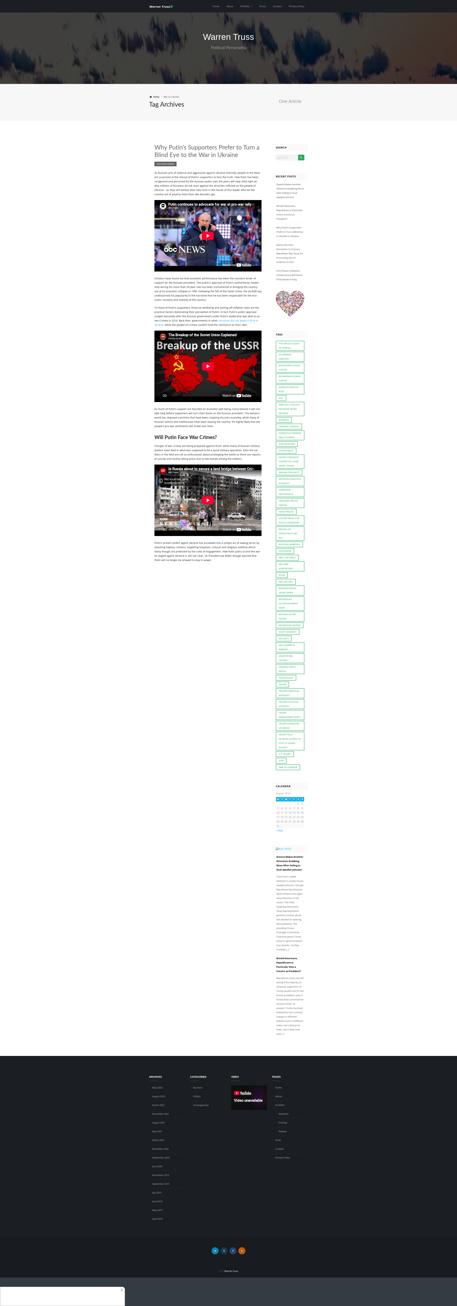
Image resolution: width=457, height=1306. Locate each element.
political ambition (289, 544)
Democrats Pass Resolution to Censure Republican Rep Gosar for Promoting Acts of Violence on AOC (289, 253)
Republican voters (290, 625)
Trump (282, 684)
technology (286, 678)
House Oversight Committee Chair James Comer (289, 461)
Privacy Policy (296, 6)
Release (282, 1131)
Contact (277, 6)
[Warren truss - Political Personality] (161, 6)
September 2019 (160, 1183)
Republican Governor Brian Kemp (288, 603)
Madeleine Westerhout (286, 492)
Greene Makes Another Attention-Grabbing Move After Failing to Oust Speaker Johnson (289, 863)
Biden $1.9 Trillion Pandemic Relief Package (289, 409)
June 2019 (157, 1201)
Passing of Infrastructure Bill (288, 533)
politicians (285, 551)
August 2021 (158, 1122)
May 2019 (157, 1210)
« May (279, 830)
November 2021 (160, 1113)
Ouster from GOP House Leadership (289, 520)
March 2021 (158, 1140)
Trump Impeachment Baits (290, 715)
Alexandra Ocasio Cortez (289, 367)
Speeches (283, 1113)
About (230, 6)
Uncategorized (165, 164)
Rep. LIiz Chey (286, 582)
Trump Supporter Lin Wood (289, 726)
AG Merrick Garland (285, 356)
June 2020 (157, 1166)
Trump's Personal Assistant (289, 693)
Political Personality (228, 48)
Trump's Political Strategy (289, 704)
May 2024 (157, 1087)
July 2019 (156, 1192)
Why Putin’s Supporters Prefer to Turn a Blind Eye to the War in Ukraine (289, 232)
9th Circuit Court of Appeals (289, 346)
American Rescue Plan (288, 389)
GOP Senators (287, 444)
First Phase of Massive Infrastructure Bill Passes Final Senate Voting (289, 275)
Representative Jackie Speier (287, 590)
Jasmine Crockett (289, 472)
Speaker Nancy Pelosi (287, 669)
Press (262, 6)
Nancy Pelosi (286, 512)
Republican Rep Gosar (287, 616)
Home (216, 6)
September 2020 (160, 1157)
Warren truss (231, 1271)
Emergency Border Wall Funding (290, 435)
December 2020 (160, 1148)
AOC (281, 398)
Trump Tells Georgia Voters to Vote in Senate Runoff (290, 741)
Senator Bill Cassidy (286, 658)
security (284, 638)
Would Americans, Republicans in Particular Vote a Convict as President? (288, 965)
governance (286, 451)
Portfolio (245, 6)
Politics (197, 1096)
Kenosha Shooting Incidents (290, 481)
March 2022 (158, 1105)
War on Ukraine (288, 767)
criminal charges (289, 426)
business (284, 420)
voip (281, 761)
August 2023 (158, 1096)
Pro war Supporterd (286, 566)
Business (197, 1087)
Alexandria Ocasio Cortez (290, 378)
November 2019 (160, 1175)
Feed (288, 848)
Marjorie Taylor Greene (288, 503)
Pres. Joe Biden (287, 558)
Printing (282, 1122)
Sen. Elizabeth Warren (287, 647)
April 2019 (157, 1218)
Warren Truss (228, 37)
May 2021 (157, 1131)
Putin (282, 575)
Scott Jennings (288, 632)
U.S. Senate (285, 754)
